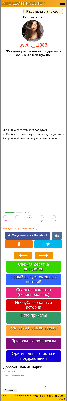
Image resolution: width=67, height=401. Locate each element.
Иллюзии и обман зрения (34, 328)
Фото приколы (33, 315)
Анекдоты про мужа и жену (20, 228)
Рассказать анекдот (43, 11)
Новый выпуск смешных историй (33, 279)
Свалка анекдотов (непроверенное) (33, 292)
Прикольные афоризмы (33, 340)
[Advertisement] (33, 92)
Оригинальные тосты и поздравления (33, 356)
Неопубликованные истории (33, 305)
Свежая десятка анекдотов (33, 266)
